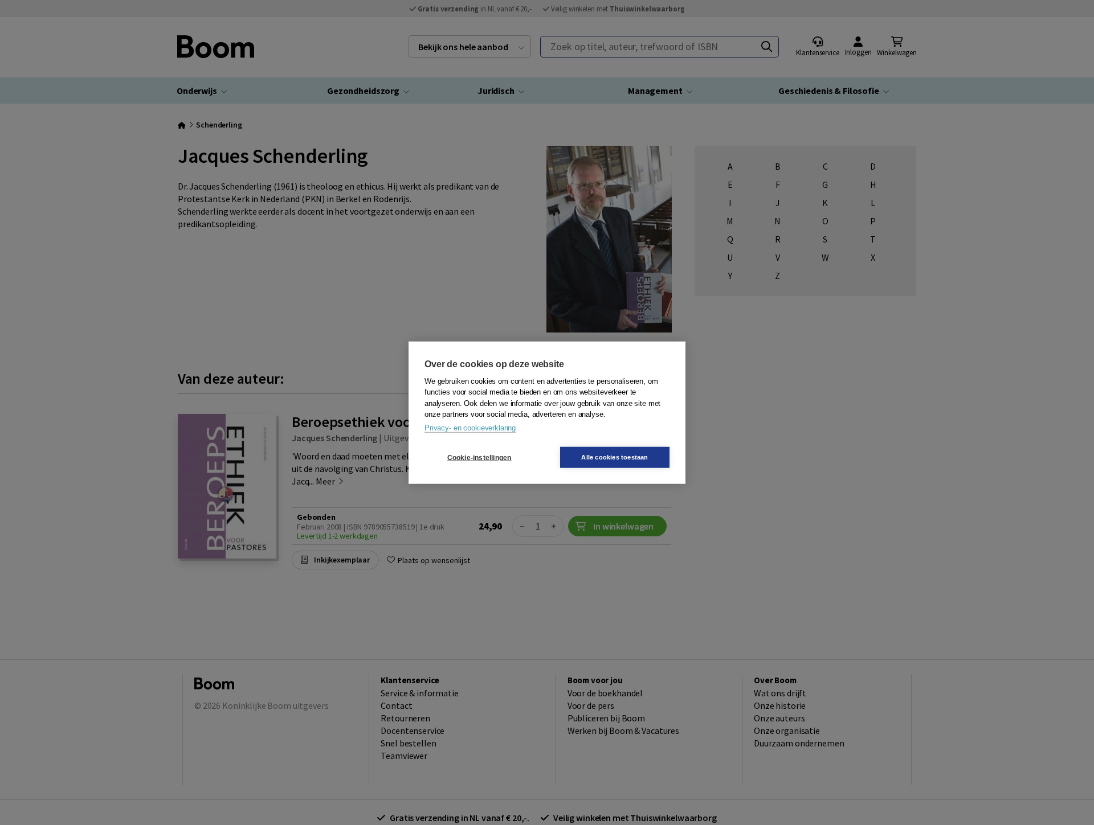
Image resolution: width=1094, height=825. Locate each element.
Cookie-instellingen (479, 457)
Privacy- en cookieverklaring (470, 427)
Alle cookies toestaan (614, 457)
